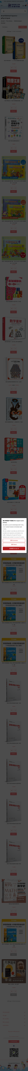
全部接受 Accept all (14, 548)
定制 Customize (14, 540)
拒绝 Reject (14, 544)
